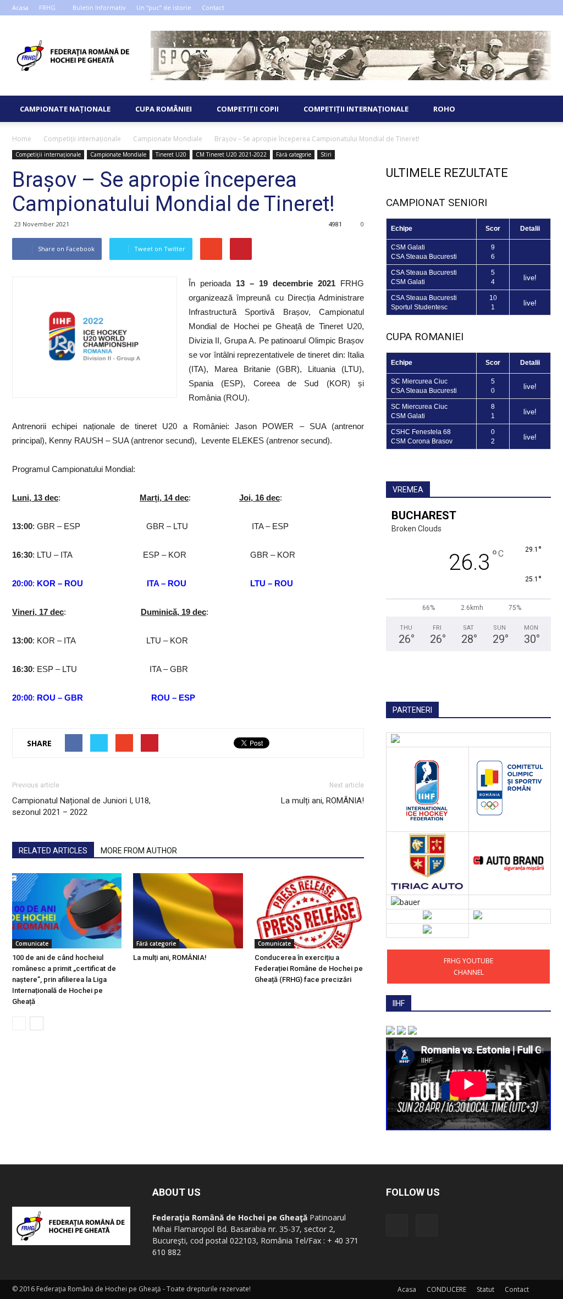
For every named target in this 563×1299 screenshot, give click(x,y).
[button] (538, 109)
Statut (485, 1289)
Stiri (326, 154)
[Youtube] (542, 7)
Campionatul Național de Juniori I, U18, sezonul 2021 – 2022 (81, 806)
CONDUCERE (446, 1289)
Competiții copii (248, 109)
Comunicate (31, 943)
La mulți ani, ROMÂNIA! (322, 801)
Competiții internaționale (356, 109)
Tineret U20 (171, 154)
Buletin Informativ (99, 7)
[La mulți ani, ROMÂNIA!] (187, 910)
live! (530, 278)
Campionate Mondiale (118, 154)
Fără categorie (293, 154)
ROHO (444, 109)
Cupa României (163, 109)
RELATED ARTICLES (53, 850)
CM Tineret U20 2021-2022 (231, 154)
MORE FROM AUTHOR (139, 850)
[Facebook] (524, 7)
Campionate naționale (65, 109)
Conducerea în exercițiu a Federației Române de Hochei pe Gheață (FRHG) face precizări (309, 968)
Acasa (20, 7)
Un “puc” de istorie (163, 7)
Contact (213, 7)
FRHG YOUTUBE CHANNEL (468, 966)
